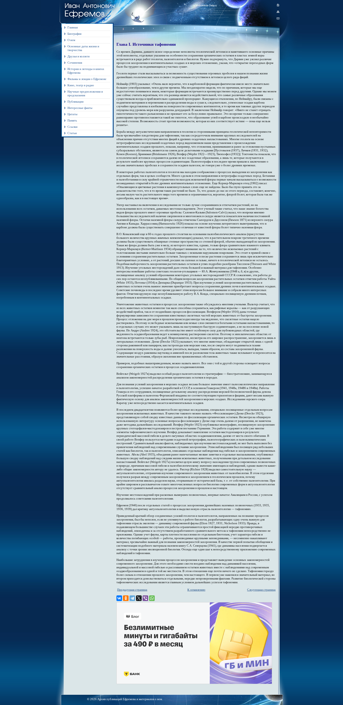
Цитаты (72, 114)
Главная (72, 27)
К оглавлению (196, 589)
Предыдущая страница (132, 589)
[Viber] (145, 598)
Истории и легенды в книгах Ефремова (85, 70)
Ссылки (72, 126)
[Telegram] (132, 598)
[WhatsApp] (152, 598)
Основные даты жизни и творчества (83, 48)
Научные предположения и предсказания (85, 93)
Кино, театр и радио (80, 85)
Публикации (75, 101)
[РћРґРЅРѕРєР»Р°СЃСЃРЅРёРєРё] (126, 598)
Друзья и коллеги (78, 56)
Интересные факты (79, 108)
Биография (74, 33)
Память (72, 120)
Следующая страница (261, 589)
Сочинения (74, 62)
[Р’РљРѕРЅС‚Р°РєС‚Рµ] (119, 598)
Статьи (72, 133)
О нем (71, 40)
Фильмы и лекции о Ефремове (86, 79)
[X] (139, 598)
